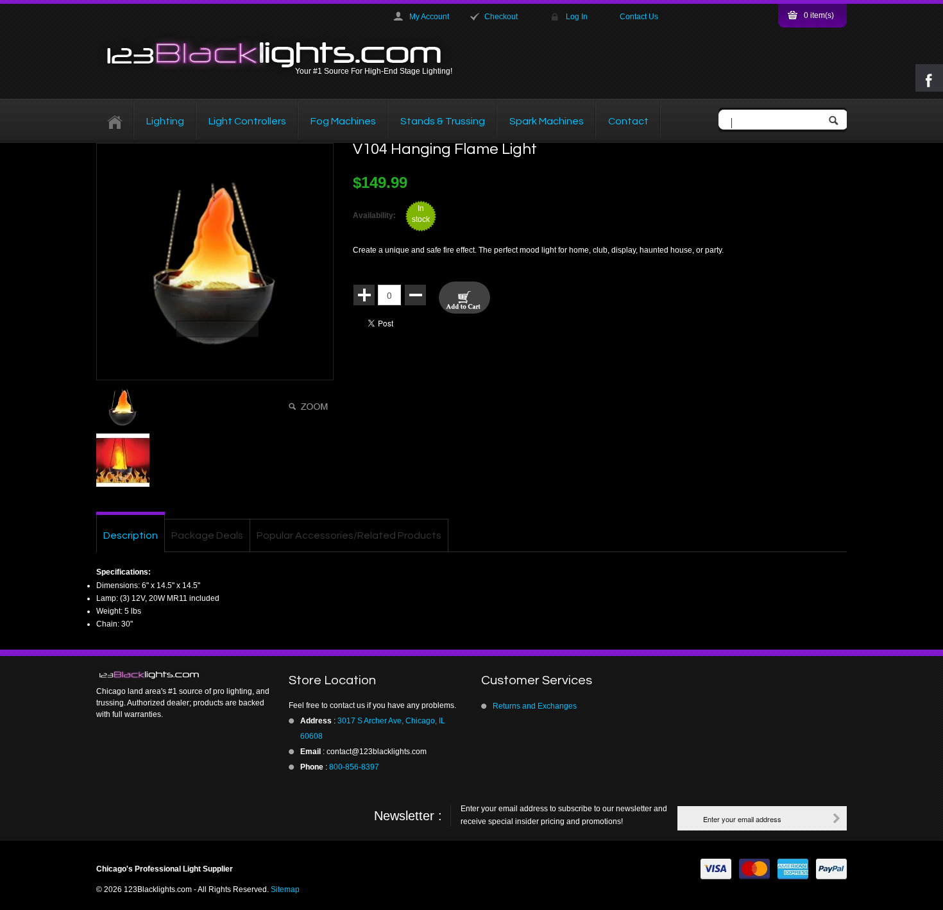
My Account (429, 16)
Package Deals (207, 535)
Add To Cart (464, 298)
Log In (577, 16)
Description (130, 535)
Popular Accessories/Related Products (349, 535)
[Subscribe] (836, 818)
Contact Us (639, 16)
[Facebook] (105, 817)
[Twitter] (131, 817)
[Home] (115, 121)
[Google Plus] (157, 817)
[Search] (836, 122)
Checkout (501, 16)
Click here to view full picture (310, 406)
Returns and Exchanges (535, 706)
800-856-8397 (354, 767)
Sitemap (285, 889)
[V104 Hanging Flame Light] (215, 262)
